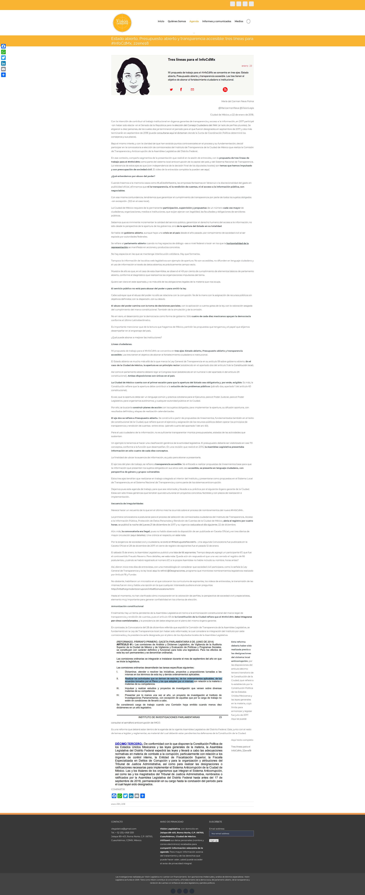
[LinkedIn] (3, 63)
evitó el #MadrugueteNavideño (179, 542)
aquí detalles (138, 535)
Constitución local (243, 365)
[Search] (248, 21)
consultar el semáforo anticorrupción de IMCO (135, 722)
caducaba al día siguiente (203, 524)
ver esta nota (168, 556)
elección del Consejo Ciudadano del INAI (196, 125)
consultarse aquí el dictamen (172, 133)
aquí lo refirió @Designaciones (169, 570)
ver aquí (205, 169)
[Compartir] (3, 75)
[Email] (3, 69)
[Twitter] (3, 58)
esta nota (180, 535)
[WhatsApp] (3, 52)
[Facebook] (3, 46)
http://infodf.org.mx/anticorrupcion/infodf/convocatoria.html (142, 589)
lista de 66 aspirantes (185, 552)
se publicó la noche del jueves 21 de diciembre (142, 524)
